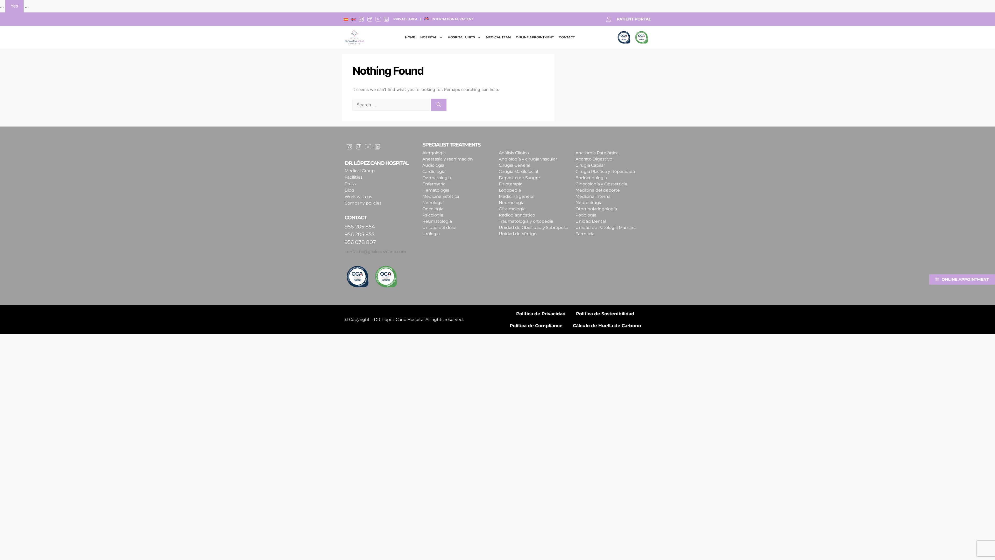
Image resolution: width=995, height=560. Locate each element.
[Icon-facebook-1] (361, 19)
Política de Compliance (536, 325)
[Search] (438, 105)
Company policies (363, 203)
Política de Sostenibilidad (605, 313)
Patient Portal (634, 19)
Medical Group (360, 170)
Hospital (428, 37)
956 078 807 (360, 242)
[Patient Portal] (609, 19)
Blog (349, 190)
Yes (14, 6)
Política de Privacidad (541, 313)
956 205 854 (360, 226)
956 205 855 (359, 234)
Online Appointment (535, 37)
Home (410, 37)
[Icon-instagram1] (369, 19)
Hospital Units (461, 37)
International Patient (452, 19)
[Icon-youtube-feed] (378, 19)
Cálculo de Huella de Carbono (607, 325)
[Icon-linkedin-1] (386, 19)
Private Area (405, 19)
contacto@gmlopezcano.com (375, 251)
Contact (567, 37)
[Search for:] (391, 104)
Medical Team (498, 37)
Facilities (354, 177)
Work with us (358, 196)
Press (350, 183)
